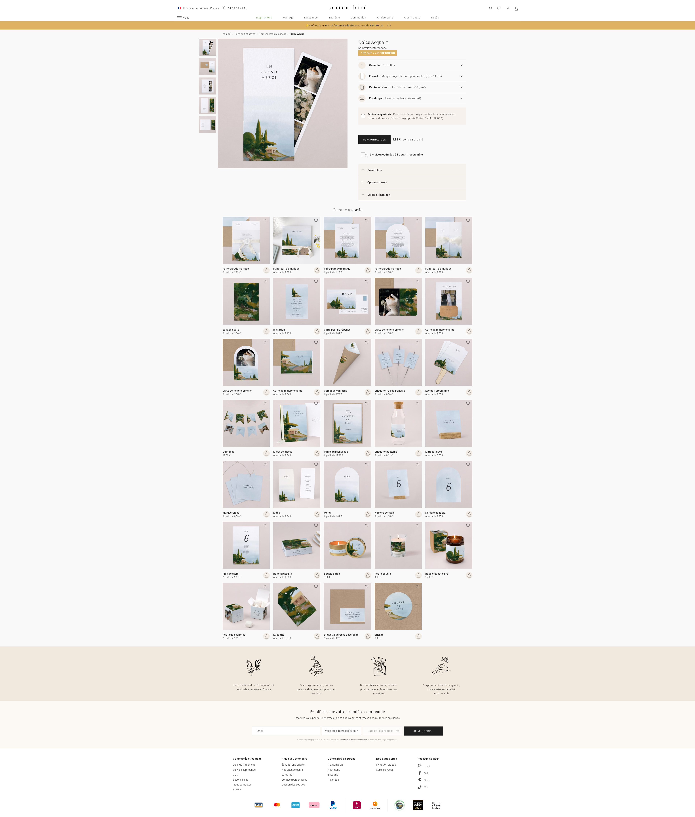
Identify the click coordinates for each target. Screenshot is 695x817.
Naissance (311, 17)
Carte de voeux (384, 769)
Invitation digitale (386, 764)
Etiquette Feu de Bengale (390, 390)
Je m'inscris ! (424, 731)
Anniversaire (385, 17)
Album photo (412, 17)
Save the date (231, 329)
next (220, 106)
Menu (276, 512)
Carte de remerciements (389, 329)
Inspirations (264, 17)
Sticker (379, 634)
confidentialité (347, 740)
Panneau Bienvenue (336, 451)
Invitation (279, 329)
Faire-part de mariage (236, 268)
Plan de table (231, 573)
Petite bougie (383, 573)
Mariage (288, 17)
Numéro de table (385, 512)
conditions (362, 740)
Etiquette (279, 634)
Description (374, 170)
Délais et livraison (378, 194)
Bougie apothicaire (436, 573)
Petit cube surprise (234, 634)
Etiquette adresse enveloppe (341, 634)
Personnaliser (374, 139)
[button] (389, 25)
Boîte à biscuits (282, 573)
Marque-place (433, 451)
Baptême (334, 17)
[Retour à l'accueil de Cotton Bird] (348, 12)
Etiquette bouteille (386, 451)
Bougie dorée (332, 573)
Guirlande (229, 451)
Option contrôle (377, 182)
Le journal (287, 774)
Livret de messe (282, 451)
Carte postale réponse (337, 329)
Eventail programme (437, 390)
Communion (358, 17)
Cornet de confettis (335, 390)
